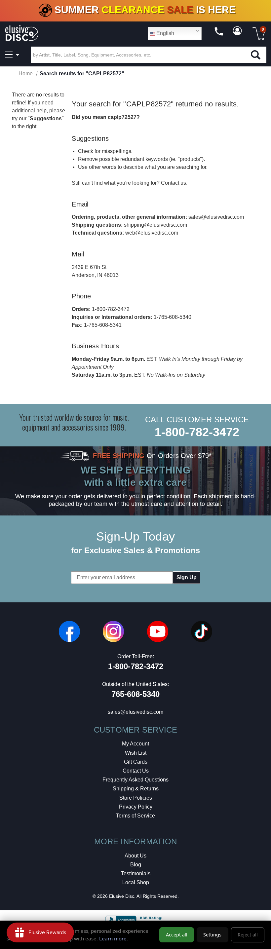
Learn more (113, 938)
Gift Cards (135, 762)
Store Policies (135, 798)
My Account (135, 743)
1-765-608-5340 (172, 317)
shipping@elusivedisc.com (155, 225)
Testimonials (135, 873)
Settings (212, 934)
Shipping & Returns (136, 788)
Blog (135, 864)
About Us (135, 855)
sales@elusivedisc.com (216, 217)
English (164, 33)
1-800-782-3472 (111, 309)
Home (26, 73)
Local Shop (135, 882)
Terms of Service (135, 815)
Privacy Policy (135, 807)
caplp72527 (122, 117)
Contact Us (136, 771)
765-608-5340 (135, 694)
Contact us (173, 183)
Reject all (248, 934)
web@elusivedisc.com (151, 233)
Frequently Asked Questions (135, 779)
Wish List (135, 753)
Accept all (176, 934)
